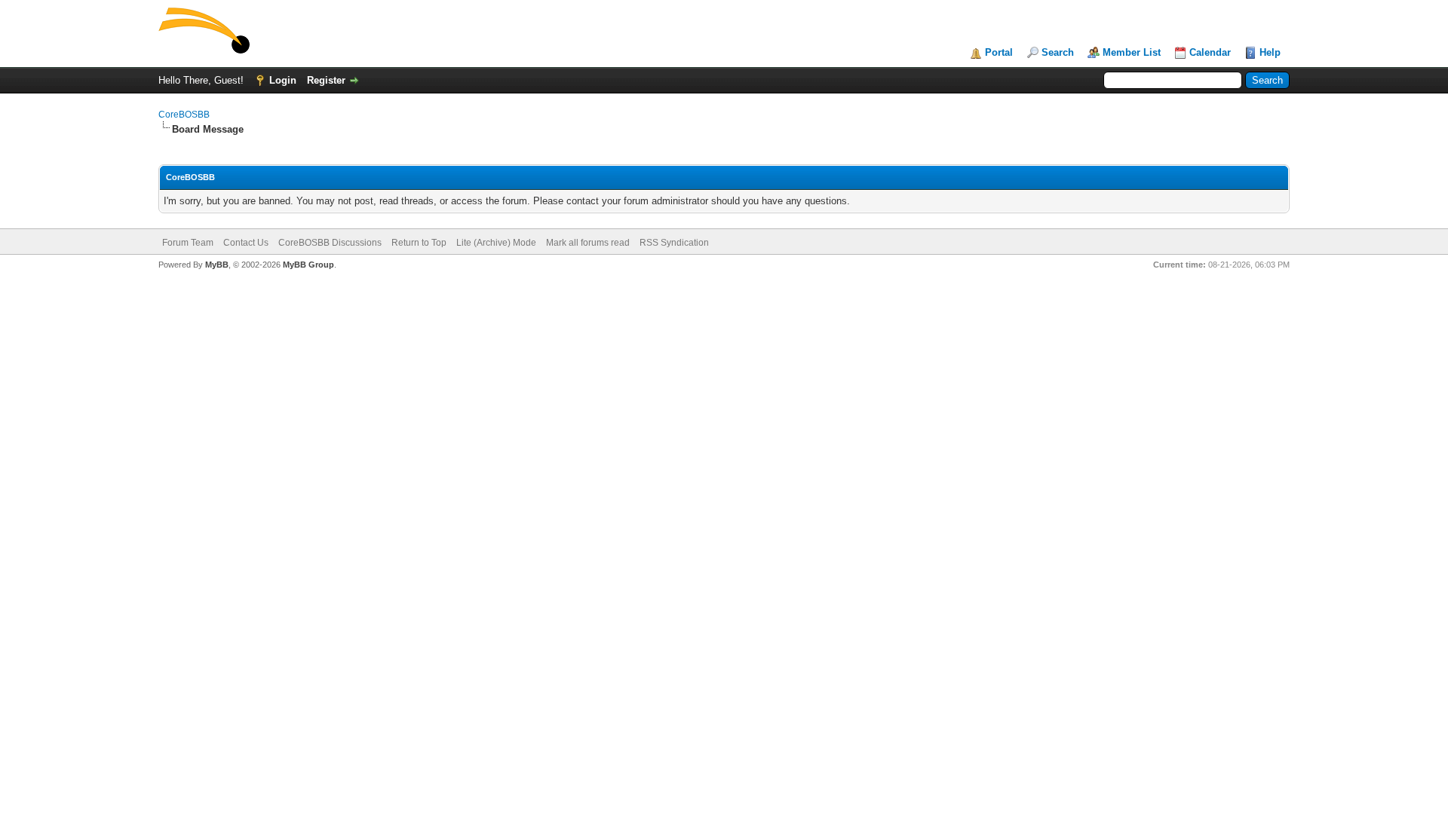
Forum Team (187, 242)
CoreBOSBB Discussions (330, 242)
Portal (999, 52)
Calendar (1210, 52)
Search (1058, 52)
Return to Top (418, 242)
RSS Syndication (674, 242)
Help (1270, 52)
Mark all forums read (588, 242)
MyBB (217, 264)
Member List (1132, 52)
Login (282, 80)
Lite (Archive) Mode (496, 242)
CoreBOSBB (184, 114)
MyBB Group (308, 264)
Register (326, 80)
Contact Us (245, 242)
